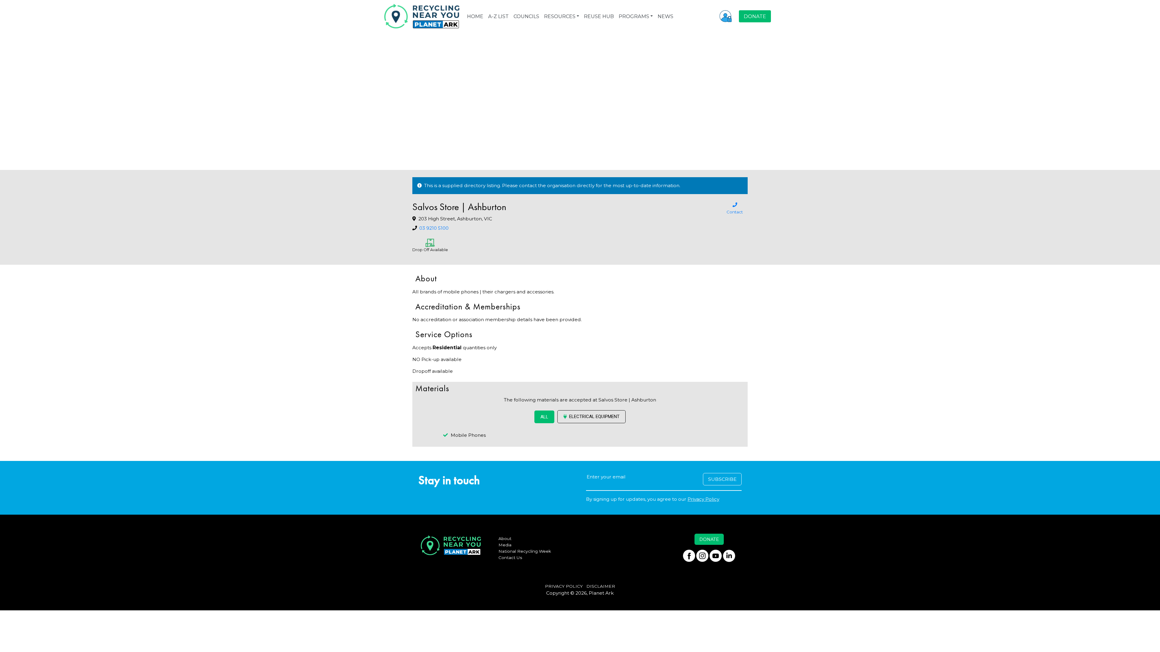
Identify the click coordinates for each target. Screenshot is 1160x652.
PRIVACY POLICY (564, 586)
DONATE (755, 16)
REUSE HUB (599, 16)
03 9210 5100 (434, 228)
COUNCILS (526, 16)
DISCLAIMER (600, 586)
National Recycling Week (524, 551)
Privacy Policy (703, 499)
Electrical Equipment (594, 416)
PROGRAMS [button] (634, 16)
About (504, 538)
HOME (475, 16)
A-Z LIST (498, 16)
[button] (725, 16)
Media (504, 544)
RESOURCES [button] (559, 16)
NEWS (665, 16)
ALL (544, 417)
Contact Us (510, 557)
